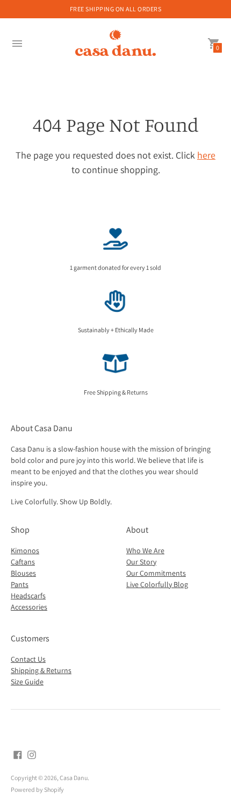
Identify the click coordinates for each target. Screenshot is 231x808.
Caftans (23, 562)
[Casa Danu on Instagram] (31, 754)
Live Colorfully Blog (157, 584)
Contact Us (28, 659)
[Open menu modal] (17, 43)
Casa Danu (74, 778)
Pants (19, 584)
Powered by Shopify (37, 789)
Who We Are (145, 550)
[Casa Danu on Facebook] (17, 754)
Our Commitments (156, 573)
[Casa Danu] (115, 44)
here (206, 155)
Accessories (29, 607)
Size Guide (27, 682)
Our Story (141, 562)
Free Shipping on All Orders (116, 9)
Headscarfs (28, 595)
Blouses (23, 573)
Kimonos (25, 550)
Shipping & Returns (41, 670)
